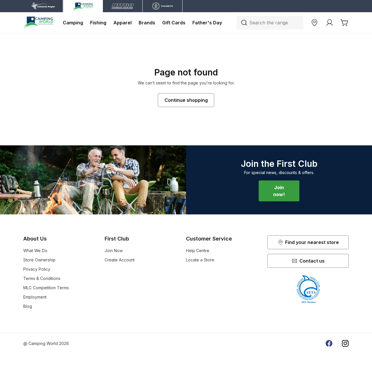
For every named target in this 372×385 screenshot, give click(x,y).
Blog (27, 306)
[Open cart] (345, 23)
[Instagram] (345, 343)
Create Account (120, 259)
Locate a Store (200, 259)
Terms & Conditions (41, 278)
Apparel (122, 23)
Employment (34, 296)
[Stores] (314, 23)
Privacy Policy (36, 269)
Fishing (98, 23)
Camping (73, 23)
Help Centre (197, 250)
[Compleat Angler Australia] (38, 23)
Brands (147, 23)
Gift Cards (173, 23)
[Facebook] (329, 343)
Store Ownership (39, 259)
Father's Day (207, 23)
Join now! (279, 191)
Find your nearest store (312, 242)
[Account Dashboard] (330, 23)
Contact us (312, 261)
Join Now (114, 250)
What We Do (35, 250)
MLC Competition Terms (46, 287)
